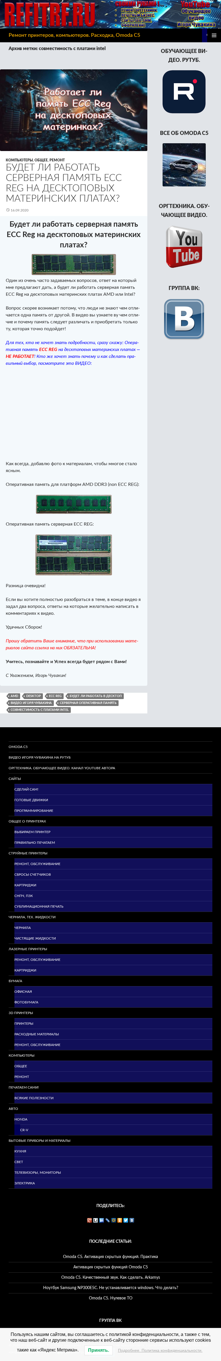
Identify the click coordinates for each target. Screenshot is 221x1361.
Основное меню (214, 35)
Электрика (24, 1183)
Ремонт (57, 160)
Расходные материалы (36, 1034)
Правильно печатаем (34, 842)
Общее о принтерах (27, 821)
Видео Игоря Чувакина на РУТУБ (40, 757)
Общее (41, 160)
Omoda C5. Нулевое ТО (110, 1298)
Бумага (15, 981)
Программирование (33, 810)
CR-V (24, 1130)
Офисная (23, 991)
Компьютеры (19, 160)
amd (14, 696)
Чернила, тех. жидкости (32, 917)
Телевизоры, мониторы (37, 1172)
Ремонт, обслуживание (37, 864)
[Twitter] (126, 1220)
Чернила (22, 927)
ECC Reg (55, 696)
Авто (13, 1108)
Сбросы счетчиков (32, 874)
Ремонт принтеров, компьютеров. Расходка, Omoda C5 (74, 35)
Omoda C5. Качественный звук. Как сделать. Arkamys (110, 1278)
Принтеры (23, 1023)
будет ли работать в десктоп (96, 696)
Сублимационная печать (38, 906)
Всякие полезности (34, 1098)
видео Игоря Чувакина (31, 703)
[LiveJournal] (108, 1220)
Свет (18, 1162)
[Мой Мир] (114, 1220)
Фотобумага (26, 1002)
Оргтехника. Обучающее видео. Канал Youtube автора (62, 768)
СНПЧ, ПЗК (23, 896)
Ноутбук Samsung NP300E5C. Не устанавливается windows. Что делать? (110, 1288)
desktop (33, 696)
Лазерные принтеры (28, 949)
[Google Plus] (90, 1220)
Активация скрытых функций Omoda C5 (110, 1267)
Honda (20, 1119)
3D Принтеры (21, 1013)
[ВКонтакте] (132, 1220)
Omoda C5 (18, 747)
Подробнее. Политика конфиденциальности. (160, 1350)
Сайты (15, 778)
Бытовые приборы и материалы (40, 1140)
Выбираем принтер (32, 832)
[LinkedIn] (102, 1220)
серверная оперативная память (88, 703)
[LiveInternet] (96, 1220)
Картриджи (25, 885)
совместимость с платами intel (40, 709)
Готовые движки (31, 800)
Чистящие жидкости (35, 938)
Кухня (20, 1151)
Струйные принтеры (28, 853)
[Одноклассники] (120, 1220)
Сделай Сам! (26, 789)
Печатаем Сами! (24, 1087)
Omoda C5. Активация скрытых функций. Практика (110, 1257)
